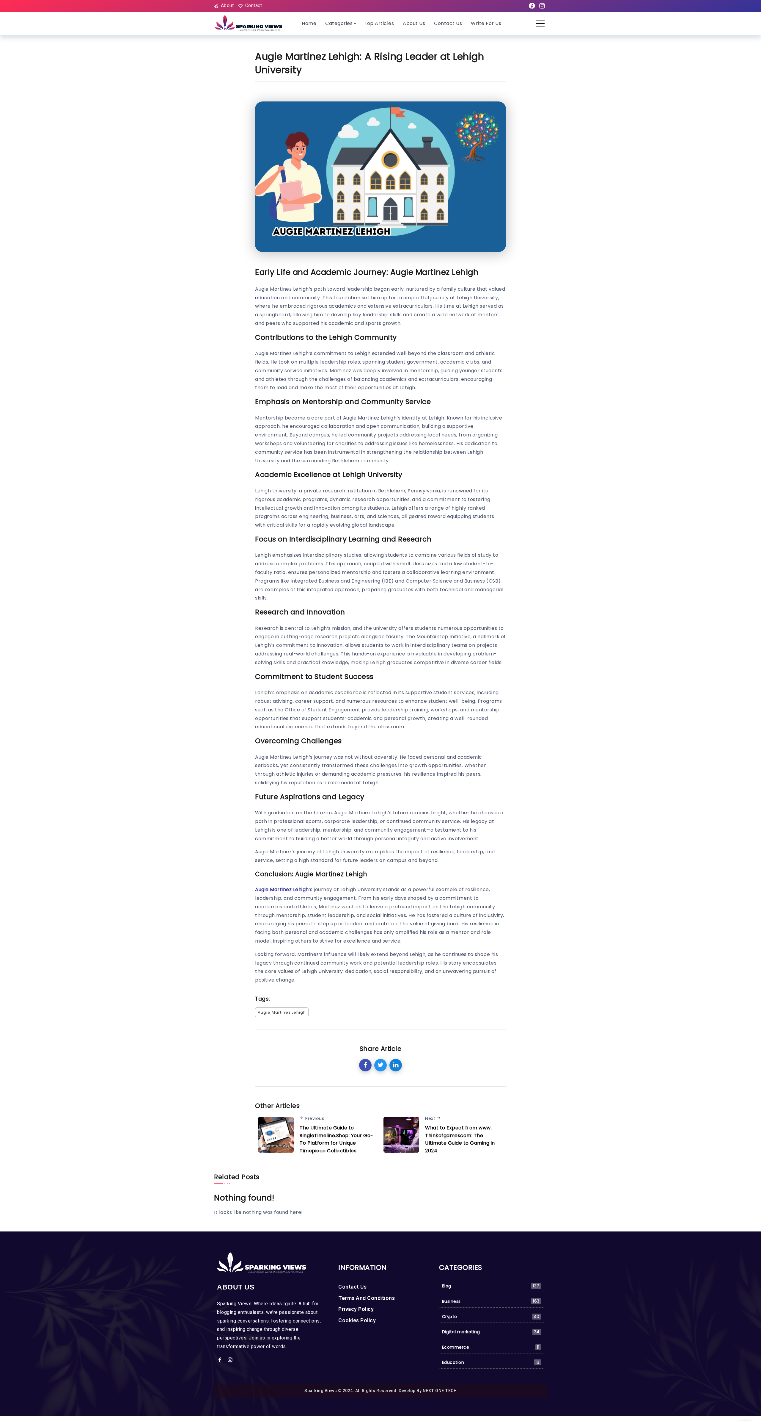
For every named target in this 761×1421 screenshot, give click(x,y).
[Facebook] (532, 6)
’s (284, 889)
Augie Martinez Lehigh (282, 1012)
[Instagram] (542, 6)
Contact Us (352, 1287)
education (267, 297)
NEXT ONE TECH (440, 1390)
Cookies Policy (357, 1320)
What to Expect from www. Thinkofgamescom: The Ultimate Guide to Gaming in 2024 (460, 1139)
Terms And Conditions (366, 1298)
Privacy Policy (356, 1309)
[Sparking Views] (249, 23)
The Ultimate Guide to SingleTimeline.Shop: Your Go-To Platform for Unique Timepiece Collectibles (336, 1139)
